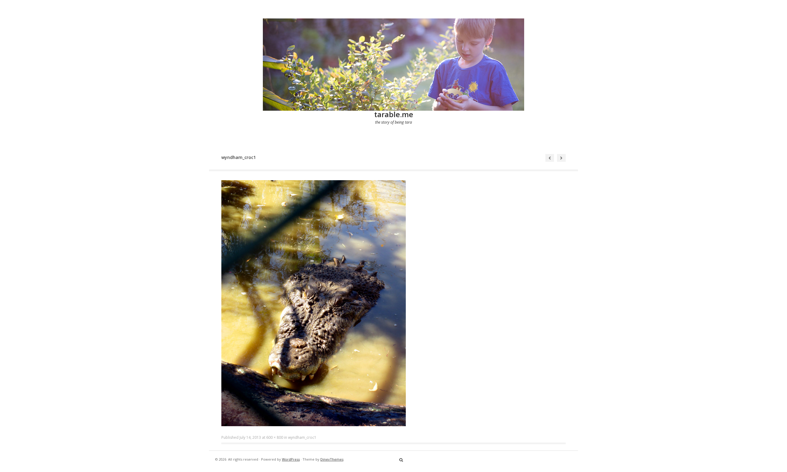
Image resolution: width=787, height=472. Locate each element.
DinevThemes (331, 459)
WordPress (291, 459)
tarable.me (393, 114)
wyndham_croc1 (302, 437)
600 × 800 (274, 437)
